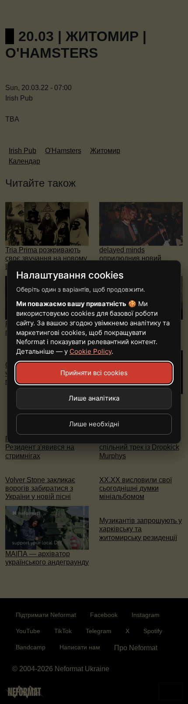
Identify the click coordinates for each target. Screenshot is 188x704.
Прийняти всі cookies (94, 373)
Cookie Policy (90, 351)
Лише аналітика (94, 398)
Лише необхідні (94, 424)
